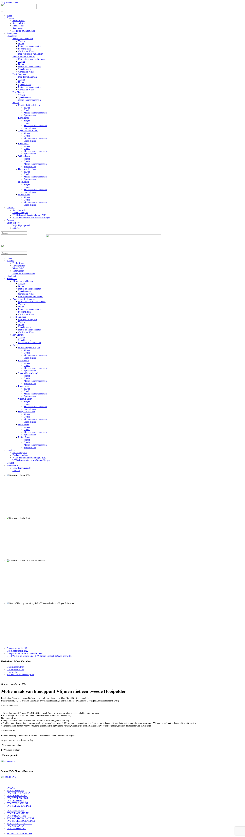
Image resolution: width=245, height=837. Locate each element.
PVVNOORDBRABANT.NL (21, 818)
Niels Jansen (23, 182)
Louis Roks (23, 143)
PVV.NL (11, 788)
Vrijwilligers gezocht (21, 225)
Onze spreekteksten (15, 669)
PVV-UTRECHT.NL (16, 816)
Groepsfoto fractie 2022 (17, 651)
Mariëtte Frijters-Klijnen (29, 105)
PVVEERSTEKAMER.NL (19, 793)
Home (9, 15)
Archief (15, 102)
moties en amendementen (29, 100)
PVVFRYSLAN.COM (17, 798)
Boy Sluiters (18, 92)
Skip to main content (10, 2)
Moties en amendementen (23, 31)
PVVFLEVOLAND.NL (18, 813)
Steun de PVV (13, 223)
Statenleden (12, 36)
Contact (10, 220)
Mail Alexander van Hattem (30, 54)
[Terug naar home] (19, 8)
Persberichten (18, 20)
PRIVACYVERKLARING (19, 833)
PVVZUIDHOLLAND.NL (19, 823)
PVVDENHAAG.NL (17, 795)
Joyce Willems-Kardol (28, 130)
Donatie (16, 228)
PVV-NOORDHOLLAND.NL (21, 821)
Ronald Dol (23, 118)
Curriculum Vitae (26, 51)
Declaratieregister (20, 212)
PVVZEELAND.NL (16, 826)
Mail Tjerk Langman (27, 77)
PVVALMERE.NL (15, 810)
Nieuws (10, 18)
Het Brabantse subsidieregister (20, 674)
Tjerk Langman (19, 74)
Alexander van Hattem (22, 38)
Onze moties (12, 672)
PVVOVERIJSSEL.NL (17, 803)
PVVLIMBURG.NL (16, 828)
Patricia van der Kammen (23, 56)
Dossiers (10, 207)
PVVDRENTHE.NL (16, 800)
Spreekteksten (18, 23)
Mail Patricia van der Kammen (32, 59)
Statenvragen (18, 28)
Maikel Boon (24, 194)
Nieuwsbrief (18, 25)
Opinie (21, 43)
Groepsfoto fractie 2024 (17, 648)
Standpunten (12, 33)
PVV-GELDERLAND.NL (19, 806)
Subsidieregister (19, 210)
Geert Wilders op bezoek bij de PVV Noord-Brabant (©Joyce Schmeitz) (39, 656)
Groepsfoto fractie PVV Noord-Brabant (24, 653)
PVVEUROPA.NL (15, 790)
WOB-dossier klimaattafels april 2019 (29, 215)
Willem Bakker (25, 156)
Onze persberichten (15, 667)
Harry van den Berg (27, 169)
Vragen (21, 41)
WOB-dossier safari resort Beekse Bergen (31, 217)
